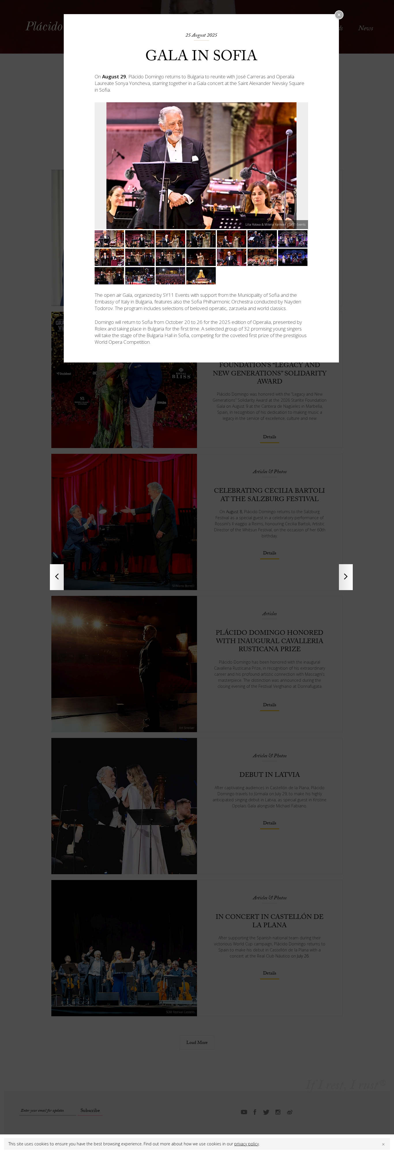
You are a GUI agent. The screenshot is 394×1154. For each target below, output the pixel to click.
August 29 (114, 76)
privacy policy (246, 1144)
